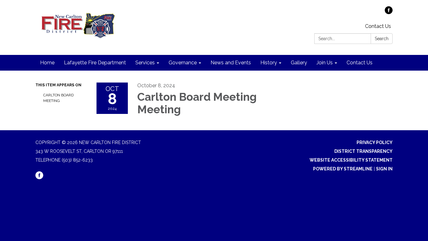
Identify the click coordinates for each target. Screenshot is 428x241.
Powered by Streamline (343, 168)
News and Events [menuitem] (231, 63)
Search (382, 38)
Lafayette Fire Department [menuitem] (95, 63)
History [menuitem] (268, 63)
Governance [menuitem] (183, 63)
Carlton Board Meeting (58, 98)
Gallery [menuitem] (299, 63)
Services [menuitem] (145, 63)
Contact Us (378, 26)
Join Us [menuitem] (324, 63)
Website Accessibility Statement (351, 160)
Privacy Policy (375, 142)
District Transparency (363, 151)
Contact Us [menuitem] (360, 63)
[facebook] (389, 12)
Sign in (384, 168)
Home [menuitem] (47, 63)
